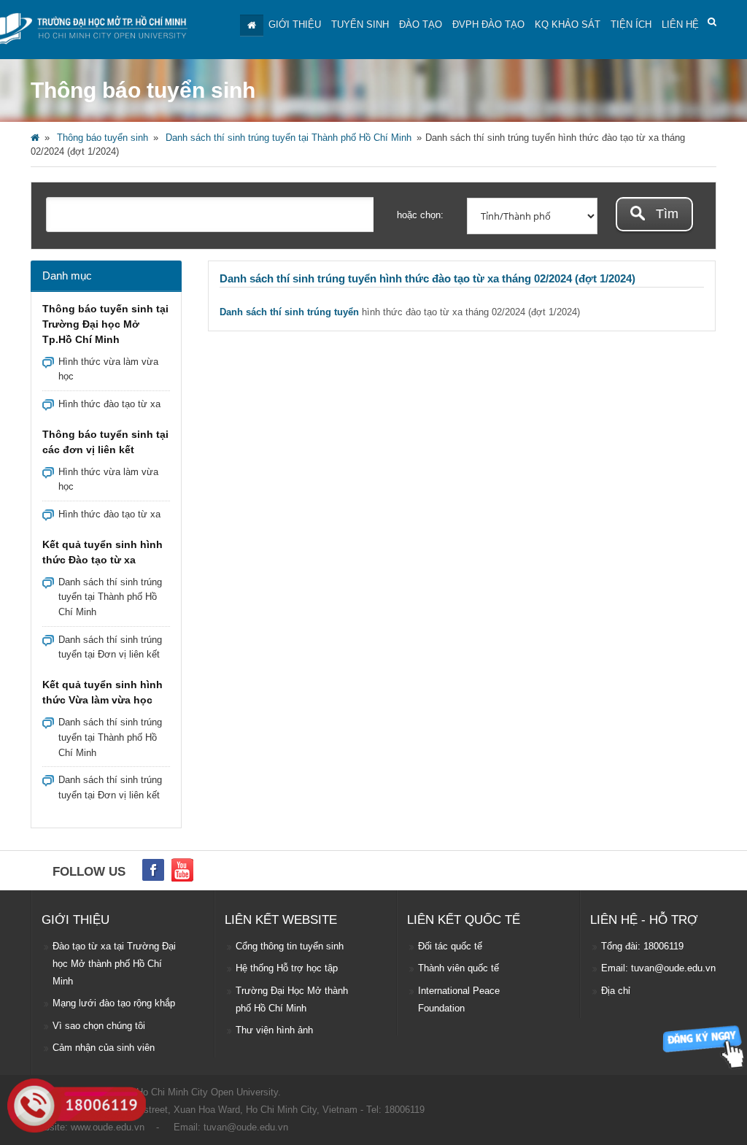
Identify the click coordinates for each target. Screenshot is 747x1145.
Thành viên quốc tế (458, 968)
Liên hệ (680, 24)
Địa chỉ (615, 990)
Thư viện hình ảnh (274, 1030)
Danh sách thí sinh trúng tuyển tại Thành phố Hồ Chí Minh (288, 137)
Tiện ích (631, 24)
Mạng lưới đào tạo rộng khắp (114, 1003)
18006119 (404, 1109)
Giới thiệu (294, 24)
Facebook (153, 870)
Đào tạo (420, 24)
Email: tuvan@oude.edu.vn (658, 968)
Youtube (182, 870)
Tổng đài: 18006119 (642, 946)
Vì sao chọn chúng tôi (99, 1025)
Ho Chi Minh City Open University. (208, 1092)
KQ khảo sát (567, 24)
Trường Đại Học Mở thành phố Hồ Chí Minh (292, 999)
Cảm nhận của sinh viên (104, 1047)
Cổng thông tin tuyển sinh (290, 946)
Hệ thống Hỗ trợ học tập (287, 968)
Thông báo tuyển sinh (102, 137)
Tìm (665, 214)
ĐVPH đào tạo (488, 24)
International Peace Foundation (459, 999)
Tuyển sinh (360, 24)
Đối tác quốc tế (450, 946)
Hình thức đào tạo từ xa (109, 403)
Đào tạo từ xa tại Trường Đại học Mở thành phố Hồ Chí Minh (114, 964)
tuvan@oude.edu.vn (246, 1127)
